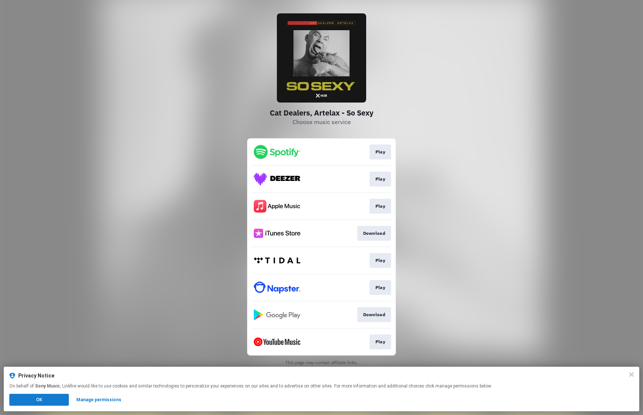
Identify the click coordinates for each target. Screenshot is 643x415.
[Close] (631, 374)
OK (39, 399)
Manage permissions (98, 399)
